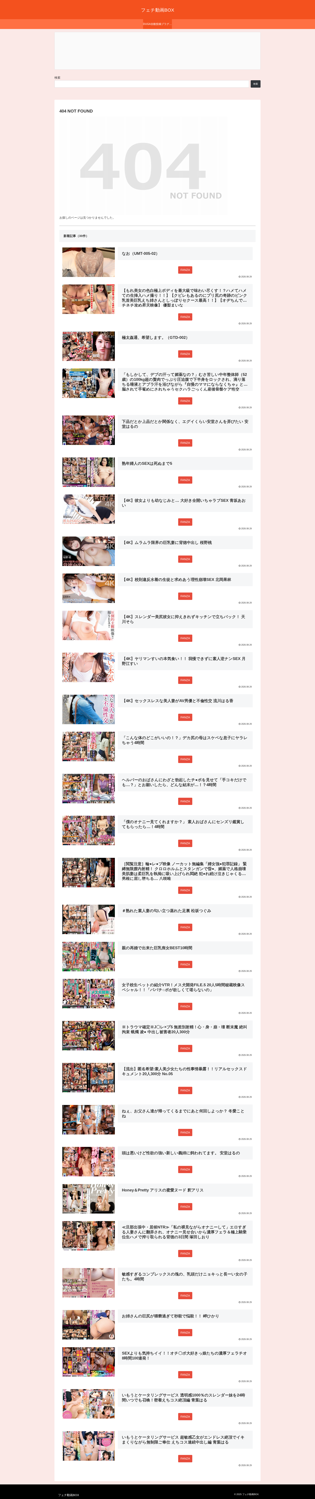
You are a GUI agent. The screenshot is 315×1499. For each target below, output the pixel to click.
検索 (57, 77)
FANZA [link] (185, 270)
